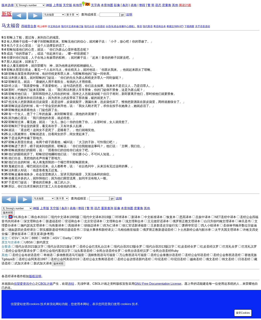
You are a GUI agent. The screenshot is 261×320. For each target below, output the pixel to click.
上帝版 (57, 5)
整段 (142, 5)
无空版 (67, 5)
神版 (49, 5)
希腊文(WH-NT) (175, 26)
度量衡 (166, 5)
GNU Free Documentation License (158, 283)
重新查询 (107, 208)
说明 (129, 14)
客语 (139, 26)
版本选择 (8, 5)
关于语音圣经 (202, 26)
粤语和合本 (159, 26)
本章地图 (107, 5)
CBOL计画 (45, 283)
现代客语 (148, 26)
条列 (125, 5)
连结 (71, 283)
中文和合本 (54, 26)
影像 (117, 5)
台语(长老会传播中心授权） (121, 26)
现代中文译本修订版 (72, 26)
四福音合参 (28, 26)
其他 (175, 5)
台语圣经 (100, 26)
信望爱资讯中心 (24, 283)
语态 (158, 5)
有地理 (77, 5)
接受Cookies (243, 312)
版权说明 (35, 276)
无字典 (95, 5)
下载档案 (189, 26)
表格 (134, 5)
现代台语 (89, 26)
